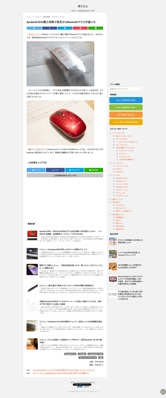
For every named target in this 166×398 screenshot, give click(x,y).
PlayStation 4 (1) (121, 181)
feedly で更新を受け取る (125, 107)
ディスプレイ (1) (124, 156)
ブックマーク (76, 170)
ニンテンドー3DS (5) (122, 184)
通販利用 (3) (120, 229)
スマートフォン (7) (121, 145)
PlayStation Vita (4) (122, 187)
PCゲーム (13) (120, 193)
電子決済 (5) (120, 226)
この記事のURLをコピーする (65, 175)
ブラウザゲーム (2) (122, 196)
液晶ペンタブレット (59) (123, 136)
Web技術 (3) (116, 202)
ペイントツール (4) (122, 166)
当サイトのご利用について (90, 392)
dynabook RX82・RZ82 (96, 354)
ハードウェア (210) (118, 133)
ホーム (29, 17)
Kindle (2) (119, 169)
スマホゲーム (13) (121, 190)
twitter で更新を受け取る (126, 100)
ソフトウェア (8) (117, 163)
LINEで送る (95, 170)
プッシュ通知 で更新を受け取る (126, 122)
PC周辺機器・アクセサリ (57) (125, 148)
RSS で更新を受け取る (126, 114)
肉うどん (83, 6)
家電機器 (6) (120, 217)
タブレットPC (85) (121, 139)
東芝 (101, 358)
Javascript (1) (120, 205)
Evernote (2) (119, 172)
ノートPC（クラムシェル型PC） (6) (126, 142)
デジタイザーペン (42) (126, 150)
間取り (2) (119, 223)
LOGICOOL (82, 354)
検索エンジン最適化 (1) (123, 211)
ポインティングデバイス (88, 358)
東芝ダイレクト (34, 34)
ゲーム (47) (116, 175)
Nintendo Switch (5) (122, 178)
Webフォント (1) (121, 208)
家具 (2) (118, 220)
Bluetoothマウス (71, 354)
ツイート (37, 170)
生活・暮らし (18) (117, 214)
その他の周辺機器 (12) (126, 159)
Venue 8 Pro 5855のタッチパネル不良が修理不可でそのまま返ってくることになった (64, 370)
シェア (56, 170)
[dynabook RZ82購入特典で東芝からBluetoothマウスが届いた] (64, 28)
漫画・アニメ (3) (117, 199)
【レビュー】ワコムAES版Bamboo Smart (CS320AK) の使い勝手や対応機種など (61, 373)
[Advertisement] (126, 47)
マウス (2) (122, 153)
